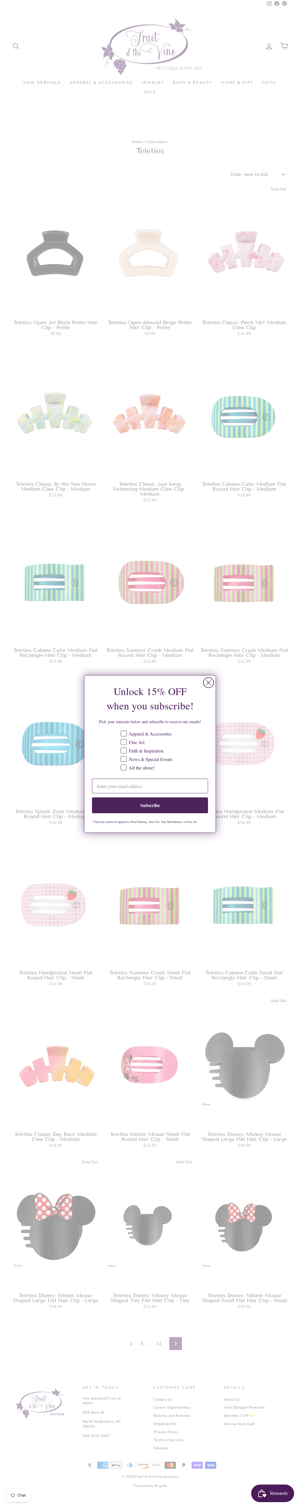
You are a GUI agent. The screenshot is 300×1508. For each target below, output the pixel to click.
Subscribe (150, 805)
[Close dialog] (208, 682)
